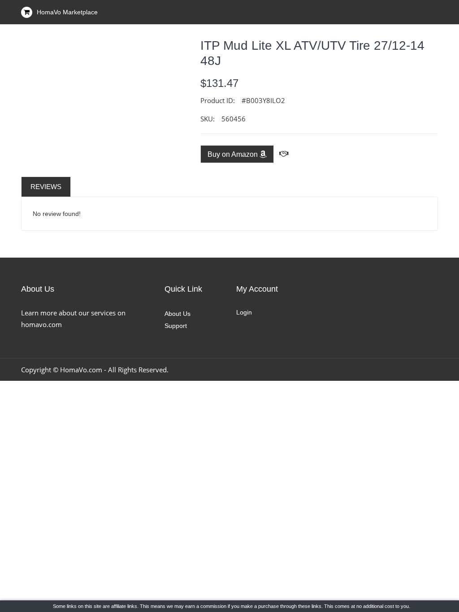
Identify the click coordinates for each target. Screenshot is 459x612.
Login (244, 312)
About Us (178, 313)
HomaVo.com (81, 369)
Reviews (45, 186)
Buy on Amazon (234, 154)
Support (176, 325)
